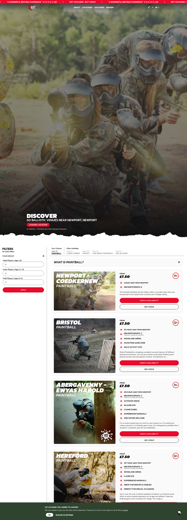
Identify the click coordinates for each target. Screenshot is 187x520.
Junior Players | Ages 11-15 (13, 269)
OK (49, 514)
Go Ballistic (31, 229)
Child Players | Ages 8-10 (12, 278)
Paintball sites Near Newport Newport (51, 229)
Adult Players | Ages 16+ (12, 260)
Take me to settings (64, 515)
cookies (125, 510)
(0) (158, 7)
